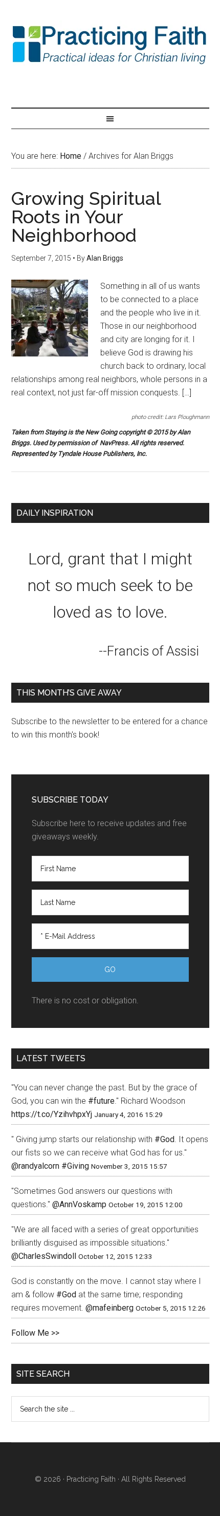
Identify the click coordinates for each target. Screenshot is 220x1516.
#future (101, 1101)
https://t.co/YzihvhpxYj (51, 1114)
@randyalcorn (35, 1166)
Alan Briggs (104, 258)
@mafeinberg (109, 1308)
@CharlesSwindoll (43, 1256)
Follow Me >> (35, 1333)
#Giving (75, 1166)
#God (164, 1139)
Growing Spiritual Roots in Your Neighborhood (86, 216)
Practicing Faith (110, 43)
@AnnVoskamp (79, 1204)
